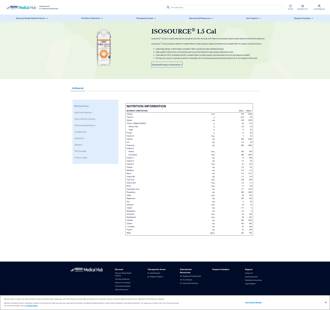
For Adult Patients (153, 273)
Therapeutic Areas (145, 18)
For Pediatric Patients (155, 277)
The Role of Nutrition (91, 18)
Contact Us (249, 273)
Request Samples (302, 18)
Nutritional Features (83, 112)
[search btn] (168, 7)
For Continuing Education (189, 283)
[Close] (326, 302)
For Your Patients (186, 280)
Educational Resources (200, 18)
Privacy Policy (32, 306)
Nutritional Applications (85, 125)
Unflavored (78, 88)
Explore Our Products (122, 283)
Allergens (78, 144)
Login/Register (250, 284)
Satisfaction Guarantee (253, 280)
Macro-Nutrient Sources (85, 119)
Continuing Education (122, 286)
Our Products (252, 18)
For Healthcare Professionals (190, 276)
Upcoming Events (251, 277)
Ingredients (79, 138)
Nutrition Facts (82, 106)
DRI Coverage (80, 151)
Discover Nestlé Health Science (31, 18)
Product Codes (81, 157)
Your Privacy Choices (253, 302)
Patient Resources (121, 289)
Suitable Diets (80, 131)
